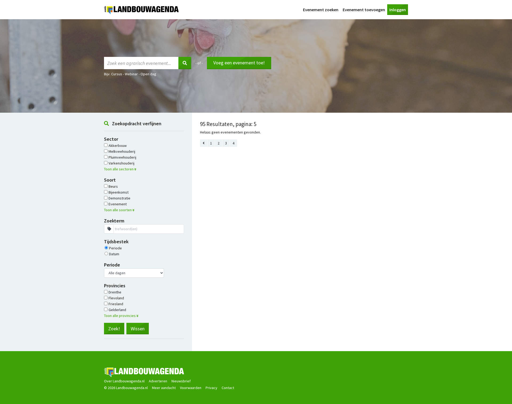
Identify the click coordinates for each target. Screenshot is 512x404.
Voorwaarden (190, 387)
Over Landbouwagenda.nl (124, 381)
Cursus (116, 74)
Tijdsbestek (116, 241)
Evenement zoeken (320, 9)
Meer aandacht (164, 387)
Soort (110, 180)
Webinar (131, 74)
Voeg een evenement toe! (239, 63)
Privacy (211, 387)
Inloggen (397, 9)
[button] (144, 169)
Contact (228, 387)
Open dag (148, 74)
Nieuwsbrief (181, 381)
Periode (112, 265)
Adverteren (158, 381)
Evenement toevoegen (364, 9)
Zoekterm (114, 221)
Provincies (114, 286)
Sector (111, 139)
